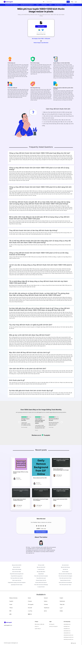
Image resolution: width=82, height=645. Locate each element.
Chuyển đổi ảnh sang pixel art (16, 575)
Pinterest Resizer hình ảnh (41, 580)
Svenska (46, 604)
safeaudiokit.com (67, 632)
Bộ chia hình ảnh (65, 565)
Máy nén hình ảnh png (65, 567)
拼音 (10, 614)
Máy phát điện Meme (41, 571)
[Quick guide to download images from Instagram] (41, 492)
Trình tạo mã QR (41, 565)
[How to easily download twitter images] (61, 492)
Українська (46, 607)
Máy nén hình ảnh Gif (41, 567)
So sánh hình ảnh (41, 569)
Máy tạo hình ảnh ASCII (16, 565)
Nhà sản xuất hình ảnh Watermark (65, 573)
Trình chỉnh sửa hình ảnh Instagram (65, 575)
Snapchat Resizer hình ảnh (65, 580)
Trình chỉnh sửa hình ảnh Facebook (41, 575)
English (61, 598)
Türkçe (11, 607)
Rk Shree (18, 478)
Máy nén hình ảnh (16, 567)
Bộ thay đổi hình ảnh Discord (41, 582)
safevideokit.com (67, 624)
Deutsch (46, 598)
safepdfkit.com (67, 628)
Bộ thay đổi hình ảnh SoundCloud (65, 582)
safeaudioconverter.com (68, 635)
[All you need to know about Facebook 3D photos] (21, 492)
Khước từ (36, 626)
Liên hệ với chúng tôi (53, 626)
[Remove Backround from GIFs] (41, 467)
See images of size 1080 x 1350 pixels (41, 38)
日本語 (61, 611)
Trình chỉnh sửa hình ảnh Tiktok (65, 578)
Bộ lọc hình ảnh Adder (16, 571)
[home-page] (8, 2)
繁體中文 (30, 614)
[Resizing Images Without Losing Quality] (21, 464)
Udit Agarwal (59, 475)
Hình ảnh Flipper (65, 571)
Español (11, 601)
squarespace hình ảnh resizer (16, 584)
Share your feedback (41, 531)
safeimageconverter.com (68, 637)
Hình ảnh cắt (65, 569)
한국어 (45, 611)
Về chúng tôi (51, 624)
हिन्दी (10, 611)
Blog (72, 1)
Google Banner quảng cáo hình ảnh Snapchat (16, 582)
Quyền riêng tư (38, 628)
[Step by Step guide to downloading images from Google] (61, 462)
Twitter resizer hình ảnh (16, 580)
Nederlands (62, 601)
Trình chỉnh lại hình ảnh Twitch (65, 584)
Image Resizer (41, 573)
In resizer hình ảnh (41, 586)
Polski (10, 604)
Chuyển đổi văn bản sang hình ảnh (16, 573)
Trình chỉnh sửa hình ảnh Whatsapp (41, 584)
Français (30, 601)
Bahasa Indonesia (13, 598)
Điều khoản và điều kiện (39, 624)
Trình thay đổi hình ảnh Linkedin (17, 578)
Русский (30, 607)
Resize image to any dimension (41, 42)
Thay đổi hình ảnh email (41, 578)
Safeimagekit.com (14, 642)
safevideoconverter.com (68, 639)
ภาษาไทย (30, 611)
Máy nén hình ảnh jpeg (16, 569)
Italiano (45, 601)
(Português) (30, 604)
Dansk (29, 598)
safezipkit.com (66, 626)
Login (76, 1)
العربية (61, 607)
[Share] (43, 2)
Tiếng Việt (62, 604)
